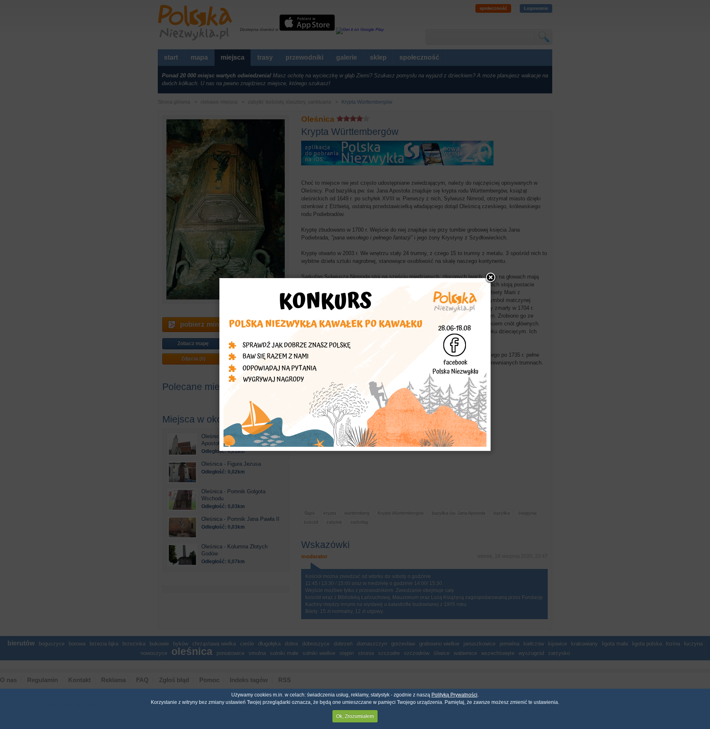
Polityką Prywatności (454, 695)
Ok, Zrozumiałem (355, 716)
